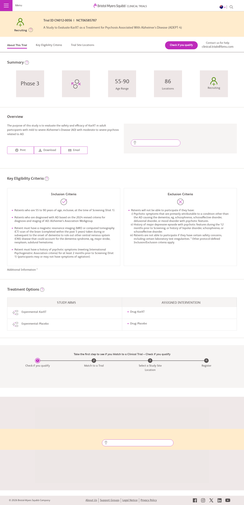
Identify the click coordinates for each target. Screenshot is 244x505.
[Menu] (6, 5)
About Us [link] (91, 500)
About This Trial (17, 45)
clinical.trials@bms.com (217, 46)
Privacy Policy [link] (149, 500)
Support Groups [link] (109, 500)
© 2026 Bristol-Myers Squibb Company (29, 500)
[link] (195, 500)
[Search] (231, 6)
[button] (31, 30)
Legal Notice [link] (130, 500)
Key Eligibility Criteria (49, 45)
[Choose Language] (223, 7)
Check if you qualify (181, 45)
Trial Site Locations (82, 45)
